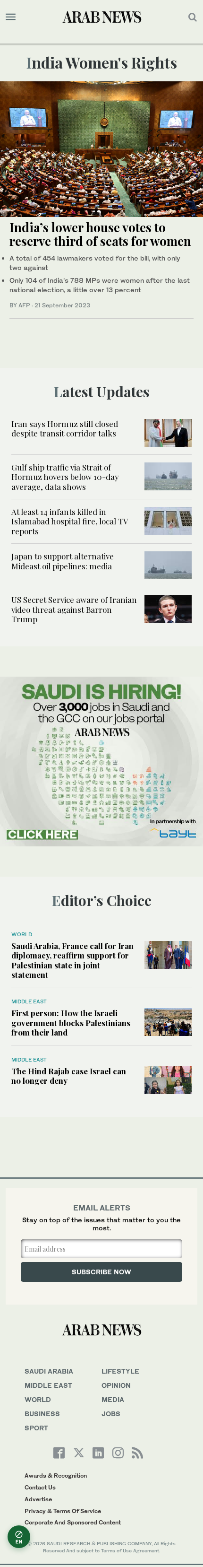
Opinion (116, 1385)
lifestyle (120, 1371)
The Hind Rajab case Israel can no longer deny (68, 1076)
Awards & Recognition (56, 1475)
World (21, 934)
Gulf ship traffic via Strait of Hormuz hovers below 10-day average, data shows (65, 477)
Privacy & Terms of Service (63, 1511)
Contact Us (40, 1487)
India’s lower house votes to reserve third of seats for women (100, 234)
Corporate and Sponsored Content (73, 1522)
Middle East (29, 1001)
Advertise (38, 1499)
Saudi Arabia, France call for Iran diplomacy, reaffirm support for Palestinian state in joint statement (72, 960)
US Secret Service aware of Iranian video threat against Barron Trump (74, 609)
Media (113, 1399)
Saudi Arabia (49, 1371)
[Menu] (11, 17)
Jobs (111, 1414)
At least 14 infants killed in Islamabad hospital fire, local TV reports (69, 521)
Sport (36, 1428)
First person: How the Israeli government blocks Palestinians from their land (70, 1022)
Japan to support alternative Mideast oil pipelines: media (62, 561)
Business (42, 1414)
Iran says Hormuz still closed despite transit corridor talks (64, 428)
